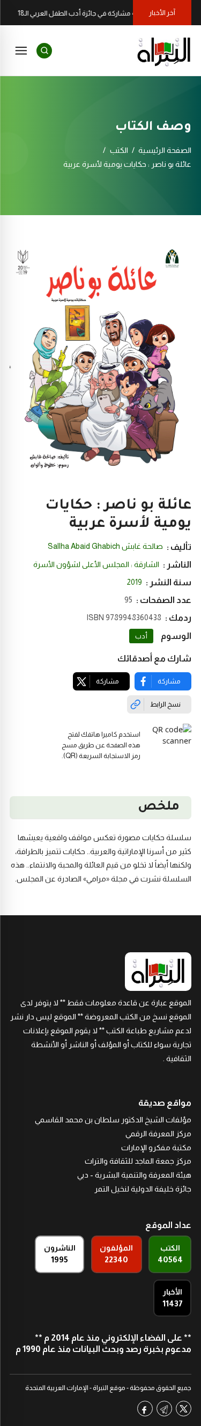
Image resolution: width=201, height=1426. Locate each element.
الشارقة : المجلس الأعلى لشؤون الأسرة (96, 564)
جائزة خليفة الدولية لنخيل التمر (142, 1189)
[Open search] (44, 50)
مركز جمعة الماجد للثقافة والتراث (138, 1161)
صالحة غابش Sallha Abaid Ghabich (105, 546)
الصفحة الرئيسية (164, 150)
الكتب (119, 150)
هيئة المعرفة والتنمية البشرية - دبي (134, 1175)
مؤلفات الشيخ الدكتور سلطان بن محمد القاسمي (113, 1119)
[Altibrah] (164, 50)
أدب (141, 636)
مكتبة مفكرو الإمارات (156, 1147)
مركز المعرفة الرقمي (158, 1133)
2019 (134, 582)
